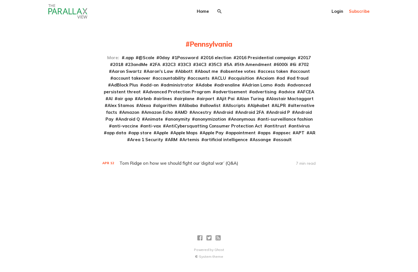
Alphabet (260, 105)
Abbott (185, 71)
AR (312, 132)
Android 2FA (251, 112)
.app (129, 57)
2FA (156, 64)
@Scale (146, 57)
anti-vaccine (125, 126)
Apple (162, 132)
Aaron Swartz (127, 71)
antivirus (300, 126)
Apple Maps (185, 132)
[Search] (219, 11)
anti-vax (152, 126)
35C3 (216, 64)
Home (203, 11)
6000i (282, 64)
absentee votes (239, 71)
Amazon (130, 112)
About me (208, 71)
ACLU (220, 78)
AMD (182, 112)
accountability (170, 78)
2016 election (217, 57)
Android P (279, 112)
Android (224, 112)
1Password (186, 57)
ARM (172, 139)
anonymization (210, 119)
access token (274, 71)
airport (206, 98)
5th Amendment (254, 64)
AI (110, 98)
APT (300, 132)
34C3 (201, 64)
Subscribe (359, 11)
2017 (306, 57)
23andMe (138, 64)
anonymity (179, 119)
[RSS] (218, 237)
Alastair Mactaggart (291, 98)
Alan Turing (251, 98)
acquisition (242, 78)
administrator (179, 85)
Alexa (145, 105)
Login (337, 11)
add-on (151, 85)
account (301, 71)
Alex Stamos (120, 105)
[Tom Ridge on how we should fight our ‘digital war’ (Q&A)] (209, 163)
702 (305, 64)
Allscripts (235, 105)
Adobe (205, 85)
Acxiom (266, 78)
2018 (118, 64)
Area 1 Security (146, 139)
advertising (264, 91)
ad (282, 78)
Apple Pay (213, 132)
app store (141, 132)
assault (284, 139)
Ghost (219, 250)
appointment (242, 132)
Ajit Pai (227, 98)
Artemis (190, 139)
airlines (164, 98)
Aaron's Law (159, 71)
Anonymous (243, 119)
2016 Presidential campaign (266, 57)
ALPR (280, 105)
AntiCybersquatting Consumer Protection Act (214, 126)
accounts (200, 78)
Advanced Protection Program (178, 91)
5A (229, 64)
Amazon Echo (158, 112)
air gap (125, 98)
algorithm (166, 105)
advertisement (231, 91)
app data (116, 132)
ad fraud (299, 78)
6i (294, 64)
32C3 (170, 64)
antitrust (276, 126)
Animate (154, 119)
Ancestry (201, 112)
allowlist (212, 105)
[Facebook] (199, 237)
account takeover (131, 78)
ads (281, 85)
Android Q (129, 119)
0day (164, 57)
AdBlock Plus (124, 85)
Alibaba (190, 105)
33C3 (186, 64)
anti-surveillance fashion (286, 119)
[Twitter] (209, 237)
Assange (262, 139)
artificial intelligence (226, 139)
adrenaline (228, 85)
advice (288, 91)
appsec (283, 132)
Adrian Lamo (258, 85)
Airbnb (145, 98)
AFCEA (307, 91)
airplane (185, 98)
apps (265, 132)
